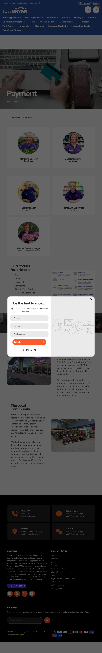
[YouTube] (35, 350)
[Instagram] (31, 350)
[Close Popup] (91, 299)
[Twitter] (23, 350)
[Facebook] (27, 350)
